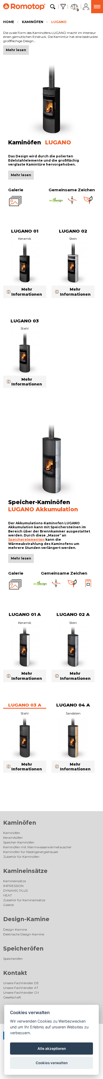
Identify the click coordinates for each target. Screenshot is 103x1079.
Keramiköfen (13, 838)
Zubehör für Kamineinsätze (24, 900)
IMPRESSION (13, 886)
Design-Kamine (26, 919)
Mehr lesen (21, 175)
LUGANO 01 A (25, 614)
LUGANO (59, 22)
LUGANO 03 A (24, 705)
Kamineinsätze (25, 871)
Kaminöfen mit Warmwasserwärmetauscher (37, 847)
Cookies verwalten (52, 1063)
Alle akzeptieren (52, 1048)
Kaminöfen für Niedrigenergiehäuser (30, 852)
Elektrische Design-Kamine (23, 934)
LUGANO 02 (73, 231)
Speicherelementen (26, 539)
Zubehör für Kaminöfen (21, 857)
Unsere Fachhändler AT (20, 988)
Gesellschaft (12, 997)
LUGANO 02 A (73, 614)
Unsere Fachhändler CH (21, 992)
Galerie (8, 905)
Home (8, 22)
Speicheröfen (23, 948)
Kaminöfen (32, 22)
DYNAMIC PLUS (15, 890)
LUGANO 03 (25, 320)
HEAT (7, 895)
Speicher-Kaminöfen (18, 842)
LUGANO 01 (24, 231)
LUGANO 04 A (73, 705)
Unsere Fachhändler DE (21, 983)
